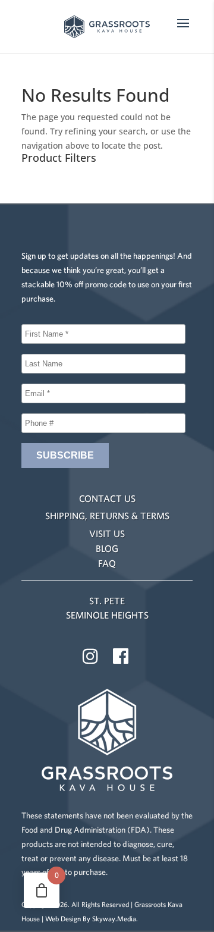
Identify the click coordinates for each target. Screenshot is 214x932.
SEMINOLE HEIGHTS (107, 615)
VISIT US (107, 533)
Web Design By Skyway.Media (90, 918)
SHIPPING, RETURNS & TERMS (107, 515)
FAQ (107, 563)
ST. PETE (107, 600)
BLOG (107, 548)
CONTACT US (107, 498)
